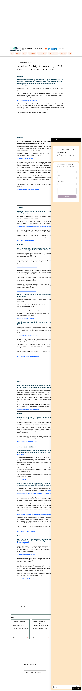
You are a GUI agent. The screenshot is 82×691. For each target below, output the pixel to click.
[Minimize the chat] (79, 140)
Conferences (20, 601)
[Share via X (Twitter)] (21, 606)
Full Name (60, 169)
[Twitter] (52, 49)
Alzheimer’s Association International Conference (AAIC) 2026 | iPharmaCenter (20, 622)
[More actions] (64, 62)
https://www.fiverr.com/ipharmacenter (66, 151)
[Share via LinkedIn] (24, 606)
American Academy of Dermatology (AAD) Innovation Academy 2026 (40, 622)
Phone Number (61, 181)
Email (59, 175)
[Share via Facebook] (18, 606)
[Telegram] (49, 49)
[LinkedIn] (55, 49)
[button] (24, 53)
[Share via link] (27, 606)
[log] (66, 413)
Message (59, 187)
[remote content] (41, 124)
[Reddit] (46, 49)
